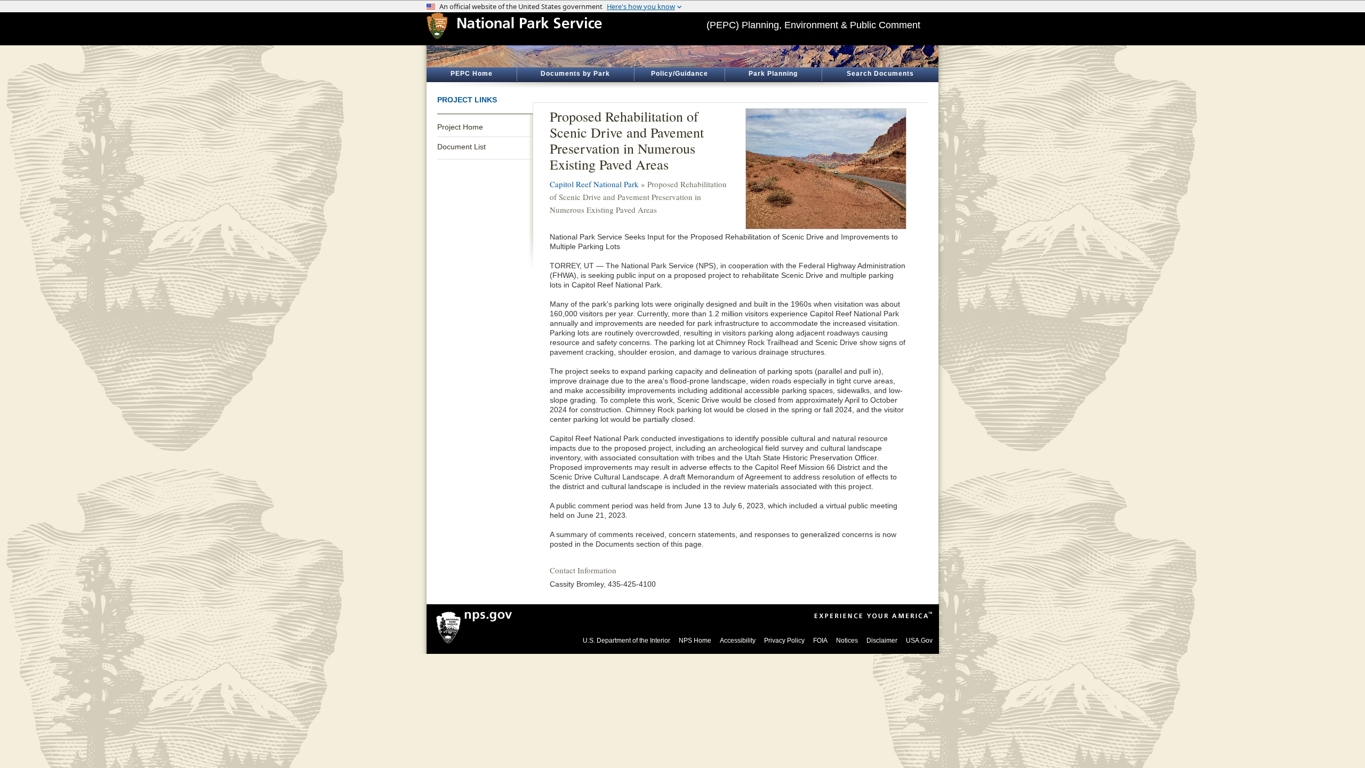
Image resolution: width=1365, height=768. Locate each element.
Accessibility (738, 640)
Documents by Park (575, 73)
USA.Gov (919, 640)
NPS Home (695, 640)
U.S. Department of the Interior (626, 640)
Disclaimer (881, 640)
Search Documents (880, 73)
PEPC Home (472, 73)
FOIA (820, 640)
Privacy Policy (784, 640)
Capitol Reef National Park (594, 184)
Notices (847, 640)
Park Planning (773, 73)
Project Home (460, 127)
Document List (461, 146)
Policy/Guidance (679, 73)
